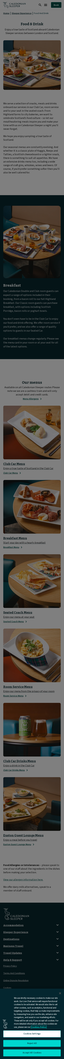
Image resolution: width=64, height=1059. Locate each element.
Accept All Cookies (32, 1052)
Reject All (32, 1043)
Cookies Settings (32, 1033)
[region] (32, 1024)
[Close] (60, 993)
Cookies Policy (38, 1027)
